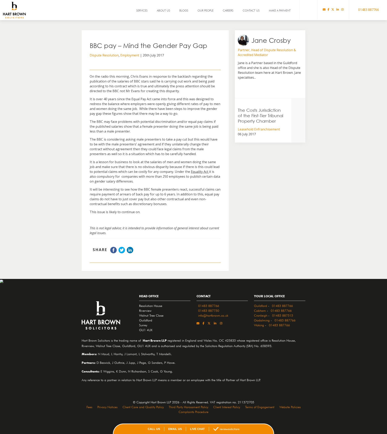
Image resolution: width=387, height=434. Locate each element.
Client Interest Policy (226, 406)
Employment (129, 55)
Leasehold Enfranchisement (259, 129)
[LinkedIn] (337, 10)
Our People (205, 10)
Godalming (262, 320)
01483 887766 (208, 305)
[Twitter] (332, 10)
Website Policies (290, 406)
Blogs (183, 10)
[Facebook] (328, 10)
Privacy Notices (107, 406)
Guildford (260, 305)
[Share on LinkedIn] (130, 252)
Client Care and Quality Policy (143, 406)
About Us (163, 10)
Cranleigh (260, 315)
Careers (228, 10)
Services (142, 10)
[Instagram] (342, 10)
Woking (259, 325)
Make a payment (280, 10)
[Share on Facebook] (113, 252)
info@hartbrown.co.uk (213, 315)
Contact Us (251, 10)
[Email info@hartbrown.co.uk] (324, 10)
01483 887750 (208, 310)
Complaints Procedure (193, 411)
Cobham (260, 310)
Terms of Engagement (259, 406)
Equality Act (200, 171)
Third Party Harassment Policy (188, 406)
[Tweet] (122, 252)
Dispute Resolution (104, 55)
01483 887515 (282, 315)
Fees (89, 406)
